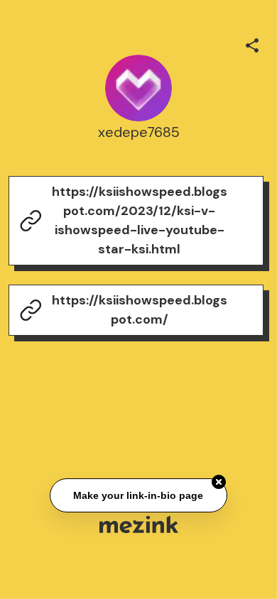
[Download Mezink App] (138, 524)
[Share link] (252, 43)
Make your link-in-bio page (139, 495)
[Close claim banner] (219, 482)
